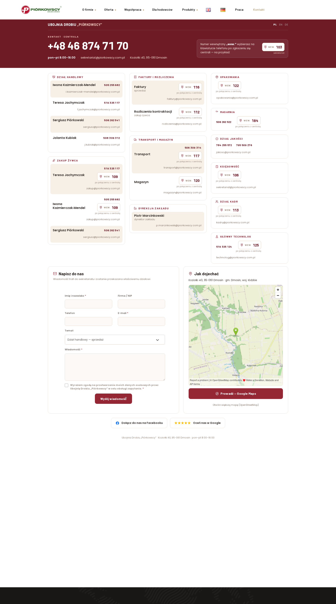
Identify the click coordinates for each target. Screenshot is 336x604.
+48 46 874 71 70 (88, 45)
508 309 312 (111, 137)
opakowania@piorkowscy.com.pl (237, 97)
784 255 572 (224, 145)
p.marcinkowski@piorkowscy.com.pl (178, 225)
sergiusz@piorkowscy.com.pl (101, 127)
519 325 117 (112, 102)
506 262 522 (223, 122)
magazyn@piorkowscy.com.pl (182, 192)
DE (286, 24)
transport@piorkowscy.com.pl (182, 167)
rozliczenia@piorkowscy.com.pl (181, 123)
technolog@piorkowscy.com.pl (235, 257)
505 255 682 (112, 85)
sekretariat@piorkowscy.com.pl (103, 58)
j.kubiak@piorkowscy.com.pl (102, 144)
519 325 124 (224, 246)
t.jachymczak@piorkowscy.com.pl (98, 109)
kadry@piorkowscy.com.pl (232, 222)
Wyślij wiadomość (113, 399)
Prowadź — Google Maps (238, 393)
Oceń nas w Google (197, 423)
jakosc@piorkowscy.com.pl (233, 152)
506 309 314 (193, 147)
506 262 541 (112, 120)
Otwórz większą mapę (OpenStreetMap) (236, 405)
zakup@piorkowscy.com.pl (103, 188)
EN (281, 24)
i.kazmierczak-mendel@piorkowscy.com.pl (93, 91)
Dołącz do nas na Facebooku (142, 423)
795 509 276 (244, 145)
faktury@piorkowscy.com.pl (184, 99)
